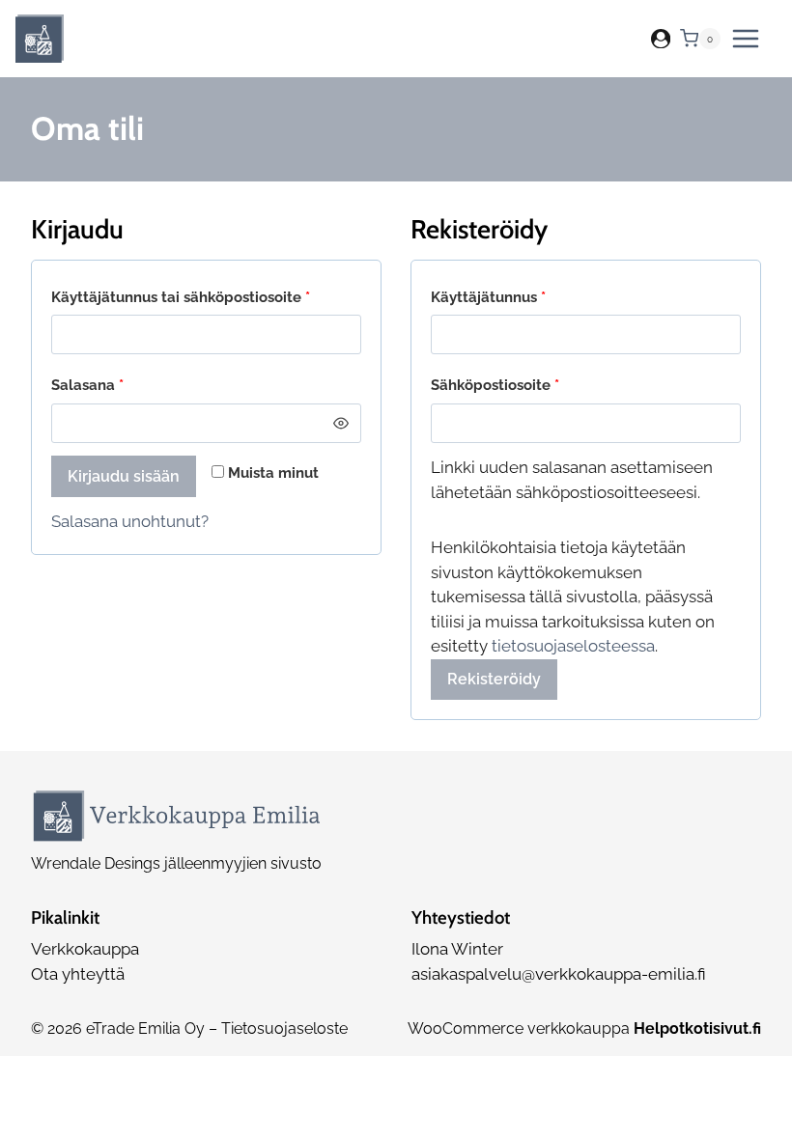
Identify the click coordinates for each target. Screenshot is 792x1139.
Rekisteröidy (494, 679)
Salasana (122, 384)
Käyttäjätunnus (523, 297)
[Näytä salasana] (341, 423)
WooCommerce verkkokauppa (584, 1028)
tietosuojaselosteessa (573, 645)
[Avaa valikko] (745, 38)
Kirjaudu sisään (124, 476)
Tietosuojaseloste (284, 1028)
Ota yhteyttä (78, 974)
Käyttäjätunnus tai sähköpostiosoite (206, 297)
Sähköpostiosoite (530, 384)
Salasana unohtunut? (130, 521)
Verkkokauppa (85, 948)
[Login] (660, 39)
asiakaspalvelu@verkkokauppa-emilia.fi (558, 974)
